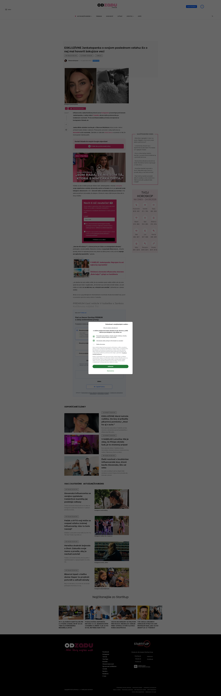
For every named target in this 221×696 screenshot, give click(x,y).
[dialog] (110, 348)
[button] (110, 344)
